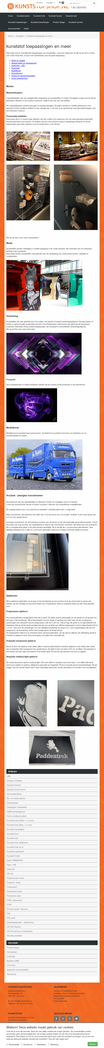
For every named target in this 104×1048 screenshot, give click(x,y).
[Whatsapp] (69, 1018)
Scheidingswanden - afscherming (20, 922)
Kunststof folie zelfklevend (17, 842)
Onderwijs (11, 956)
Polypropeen (12, 887)
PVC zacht (11, 918)
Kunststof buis (12, 833)
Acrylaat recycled (14, 785)
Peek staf (10, 869)
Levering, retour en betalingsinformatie (69, 993)
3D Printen (11, 965)
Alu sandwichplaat (14, 794)
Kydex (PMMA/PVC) (15, 860)
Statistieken (41, 1044)
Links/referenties (60, 1001)
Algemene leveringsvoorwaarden (67, 996)
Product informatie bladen (18, 1022)
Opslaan (92, 1044)
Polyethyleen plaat (14, 891)
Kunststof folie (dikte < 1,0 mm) (19, 825)
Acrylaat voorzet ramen (16, 789)
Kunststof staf (12, 838)
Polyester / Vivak (13, 882)
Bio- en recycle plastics (16, 798)
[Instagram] (63, 1018)
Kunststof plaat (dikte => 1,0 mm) (20, 820)
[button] (51, 2)
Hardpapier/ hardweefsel (17, 807)
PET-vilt (10, 873)
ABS (8, 776)
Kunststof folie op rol (15, 847)
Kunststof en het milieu (17, 1020)
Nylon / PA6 (11, 864)
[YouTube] (76, 1018)
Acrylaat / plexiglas (14, 780)
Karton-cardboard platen (17, 816)
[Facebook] (56, 1018)
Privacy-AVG (59, 998)
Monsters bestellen (14, 935)
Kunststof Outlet (13, 856)
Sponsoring (11, 974)
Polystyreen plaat (14, 895)
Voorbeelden (12, 952)
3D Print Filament (14, 926)
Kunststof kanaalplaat (15, 829)
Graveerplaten (13, 802)
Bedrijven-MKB (13, 961)
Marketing (54, 1044)
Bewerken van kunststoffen (18, 969)
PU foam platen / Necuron (17, 909)
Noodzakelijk (14, 1044)
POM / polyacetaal (14, 900)
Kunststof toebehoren (15, 851)
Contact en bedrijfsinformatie (65, 991)
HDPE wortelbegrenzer (16, 811)
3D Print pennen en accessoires (20, 931)
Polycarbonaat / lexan (15, 878)
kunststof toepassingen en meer (21, 1017)
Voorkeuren (28, 1044)
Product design (13, 947)
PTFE (9, 904)
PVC (8, 913)
